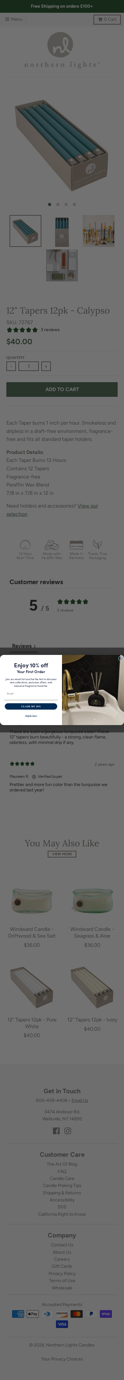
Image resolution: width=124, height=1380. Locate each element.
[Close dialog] (120, 658)
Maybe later (31, 716)
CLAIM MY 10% (31, 706)
